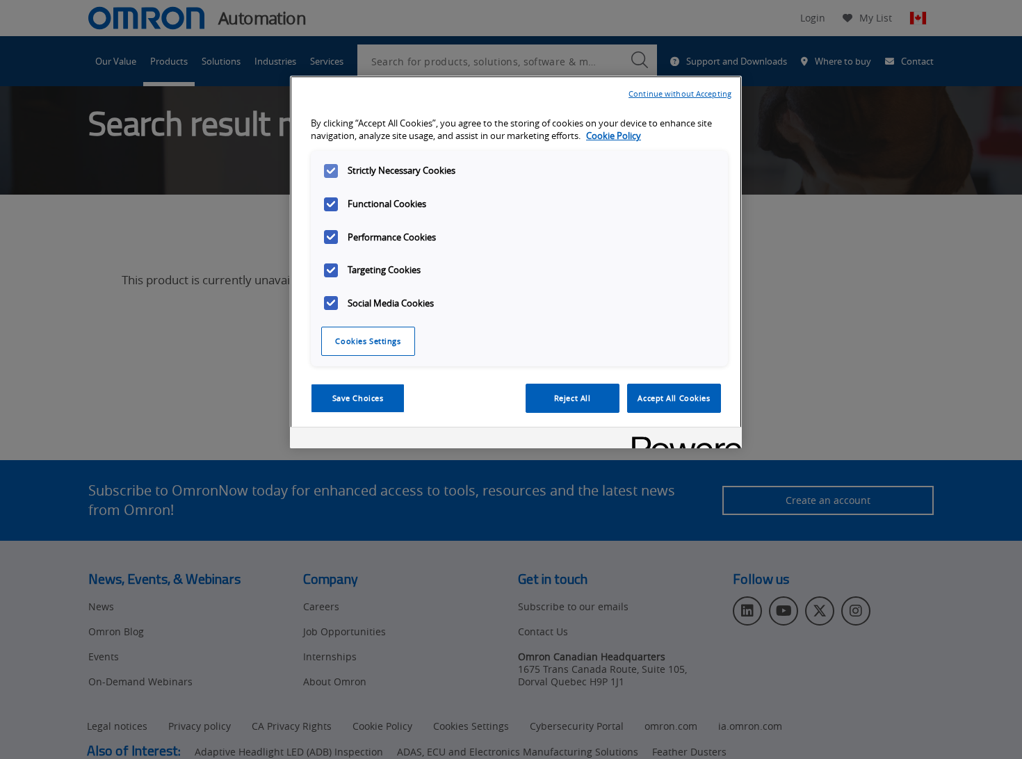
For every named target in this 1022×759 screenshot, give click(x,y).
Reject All (572, 398)
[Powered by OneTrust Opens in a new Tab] (682, 439)
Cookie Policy (613, 136)
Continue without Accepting (679, 93)
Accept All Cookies (674, 398)
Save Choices (358, 398)
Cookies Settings (367, 341)
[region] (516, 262)
